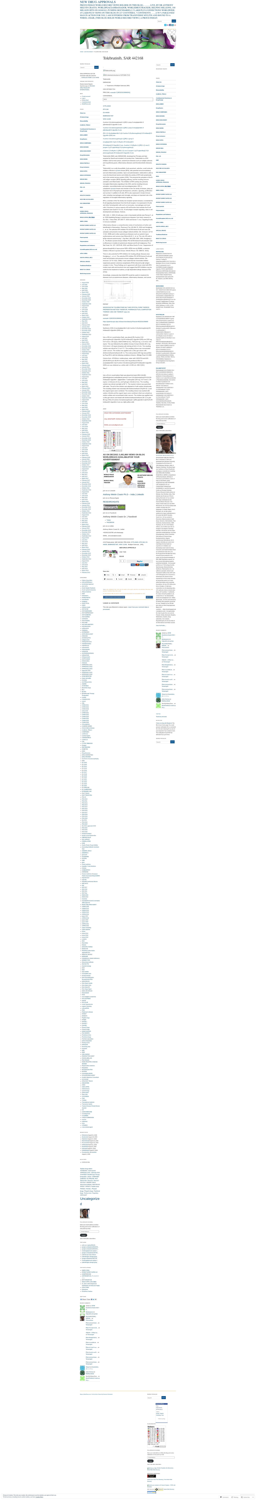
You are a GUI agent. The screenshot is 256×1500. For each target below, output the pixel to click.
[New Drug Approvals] (128, 39)
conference (85, 734)
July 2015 (84, 516)
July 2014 (84, 540)
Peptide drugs (86, 1018)
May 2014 (84, 543)
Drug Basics (83, 139)
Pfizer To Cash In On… (92, 1328)
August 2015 (85, 515)
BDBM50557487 (108, 116)
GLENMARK (85, 856)
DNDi (83, 751)
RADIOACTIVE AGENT (88, 1056)
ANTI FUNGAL (86, 620)
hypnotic (84, 879)
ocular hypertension (87, 1004)
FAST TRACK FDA (87, 795)
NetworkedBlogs (160, 1403)
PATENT (84, 1014)
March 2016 (85, 501)
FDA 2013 (84, 805)
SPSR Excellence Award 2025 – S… (93, 1307)
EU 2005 (84, 764)
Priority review (86, 1042)
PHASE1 (84, 1025)
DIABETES (85, 749)
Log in (83, 98)
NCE (83, 968)
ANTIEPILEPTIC (86, 638)
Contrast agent (86, 735)
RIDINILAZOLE (90, 1374)
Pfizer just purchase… (92, 1323)
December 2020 (86, 392)
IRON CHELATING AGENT (89, 904)
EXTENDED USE (86, 791)
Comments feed (86, 102)
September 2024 (86, 319)
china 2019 (85, 711)
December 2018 (86, 438)
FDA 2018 (84, 814)
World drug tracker (85, 273)
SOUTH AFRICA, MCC (86, 257)
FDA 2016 (84, 810)
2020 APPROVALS (87, 582)
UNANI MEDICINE (87, 1112)
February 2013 (86, 572)
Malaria (84, 945)
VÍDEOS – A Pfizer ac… (92, 1332)
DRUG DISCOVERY (85, 151)
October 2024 (85, 317)
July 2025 (84, 307)
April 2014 (85, 545)
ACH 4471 (85, 586)
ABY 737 (149, 597)
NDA (83, 970)
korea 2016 (85, 935)
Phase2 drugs (86, 1027)
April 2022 (85, 361)
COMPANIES (85, 732)
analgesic (84, 601)
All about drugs (84, 117)
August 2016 (85, 492)
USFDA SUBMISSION (88, 1117)
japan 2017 (85, 916)
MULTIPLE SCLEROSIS (139, 589)
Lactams (84, 939)
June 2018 (85, 449)
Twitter (165, 25)
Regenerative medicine (88, 1065)
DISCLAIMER (84, 135)
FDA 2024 (84, 828)
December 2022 (86, 346)
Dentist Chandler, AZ (162, 1468)
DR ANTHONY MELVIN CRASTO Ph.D (113, 593)
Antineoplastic (86, 649)
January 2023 (86, 344)
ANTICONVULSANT (87, 634)
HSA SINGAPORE (85, 203)
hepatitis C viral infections (89, 866)
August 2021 (85, 376)
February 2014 (86, 549)
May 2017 (84, 474)
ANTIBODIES (85, 632)
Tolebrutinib (111, 591)
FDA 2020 (84, 818)
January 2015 (86, 528)
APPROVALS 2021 (87, 664)
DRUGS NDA (83, 179)
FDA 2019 (84, 816)
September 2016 (86, 490)
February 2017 (86, 480)
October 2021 (85, 373)
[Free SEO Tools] (151, 1476)
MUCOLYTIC (85, 964)
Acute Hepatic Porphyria (88, 588)
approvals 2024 (86, 670)
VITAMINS (85, 1125)
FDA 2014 (84, 806)
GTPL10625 (107, 106)
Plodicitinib (85, 1146)
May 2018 (84, 451)
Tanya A (88, 1367)
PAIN (83, 1010)
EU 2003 (84, 762)
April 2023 (85, 340)
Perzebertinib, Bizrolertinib (89, 1152)
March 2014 (85, 547)
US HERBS (85, 1115)
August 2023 (85, 336)
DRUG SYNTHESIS (85, 175)
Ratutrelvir (85, 1139)
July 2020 (84, 401)
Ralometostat (85, 1141)
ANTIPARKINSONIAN (88, 653)
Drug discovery (86, 753)
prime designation (87, 1041)
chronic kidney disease (88, 728)
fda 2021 (84, 820)
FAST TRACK (85, 793)
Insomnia (84, 899)
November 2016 (86, 486)
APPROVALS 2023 (87, 668)
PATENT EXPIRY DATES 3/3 (88, 233)
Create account (86, 96)
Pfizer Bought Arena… (92, 1337)
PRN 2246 (147, 589)
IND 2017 (84, 887)
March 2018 (85, 455)
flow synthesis (86, 839)
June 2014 (85, 541)
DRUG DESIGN (84, 147)
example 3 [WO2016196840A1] (120, 92)
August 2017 (85, 469)
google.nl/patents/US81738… (90, 1258)
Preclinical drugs (86, 1037)
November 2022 (86, 348)
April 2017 (85, 476)
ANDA (83, 605)
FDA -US (82, 187)
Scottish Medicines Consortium (90, 1077)
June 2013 (85, 564)
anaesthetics (85, 599)
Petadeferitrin (85, 1150)
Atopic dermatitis (86, 678)
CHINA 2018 (85, 709)
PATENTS (84, 1016)
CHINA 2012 (85, 707)
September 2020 (86, 398)
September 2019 (86, 421)
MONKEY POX (86, 960)
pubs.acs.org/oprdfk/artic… (89, 1245)
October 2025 (85, 302)
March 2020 (85, 409)
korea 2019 (85, 937)
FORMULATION (86, 841)
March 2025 (85, 315)
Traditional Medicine (85, 265)
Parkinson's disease (87, 1012)
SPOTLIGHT (85, 1092)
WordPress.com (86, 104)
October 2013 (85, 557)
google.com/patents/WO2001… (90, 1249)
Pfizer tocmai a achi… (92, 1352)
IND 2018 (84, 889)
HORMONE (85, 872)
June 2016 (85, 495)
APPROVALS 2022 (87, 666)
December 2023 (86, 328)
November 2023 (86, 330)
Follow (83, 1235)
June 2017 (85, 472)
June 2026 (85, 286)
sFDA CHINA (83, 253)
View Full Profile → (161, 625)
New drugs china (86, 985)
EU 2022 (84, 782)
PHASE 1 (84, 1021)
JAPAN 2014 (85, 910)
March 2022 (85, 363)
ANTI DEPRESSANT (87, 613)
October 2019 (85, 419)
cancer (84, 701)
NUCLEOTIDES (86, 998)
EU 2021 (84, 780)
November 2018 (86, 440)
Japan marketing (86, 927)
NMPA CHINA (84, 221)
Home (81, 51)
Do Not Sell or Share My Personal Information (102, 1394)
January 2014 (86, 551)
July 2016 (84, 493)
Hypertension (85, 877)
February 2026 (86, 294)
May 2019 (84, 428)
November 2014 (86, 532)
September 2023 (86, 334)
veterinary (84, 1121)
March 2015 (85, 524)
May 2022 (84, 359)
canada (84, 697)
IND (83, 885)
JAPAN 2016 (85, 914)
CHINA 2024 (85, 718)
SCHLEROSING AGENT (88, 1075)
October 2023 (85, 332)
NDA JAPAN (85, 971)
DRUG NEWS (84, 159)
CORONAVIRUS (86, 737)
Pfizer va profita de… (91, 1342)
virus (83, 1123)
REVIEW (84, 1071)
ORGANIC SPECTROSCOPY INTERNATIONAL (87, 87)
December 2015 (86, 507)
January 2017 (86, 482)
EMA (83, 760)
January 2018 (86, 459)
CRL (83, 741)
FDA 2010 (84, 799)
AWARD (84, 684)
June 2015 (85, 518)
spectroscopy (85, 1090)
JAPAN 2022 (85, 925)
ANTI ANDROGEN (87, 611)
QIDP (83, 1052)
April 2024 (85, 323)
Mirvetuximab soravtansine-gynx (114, 597)
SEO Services (150, 1489)
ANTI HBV (85, 622)
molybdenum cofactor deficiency (91, 958)
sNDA (83, 1085)
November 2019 (86, 417)
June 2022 (85, 357)
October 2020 (85, 396)
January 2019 (86, 436)
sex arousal (85, 1079)
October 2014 (85, 534)
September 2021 (86, 374)
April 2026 (85, 290)
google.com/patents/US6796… (90, 1253)
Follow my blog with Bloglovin (164, 723)
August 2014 (85, 538)
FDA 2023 (84, 824)
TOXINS (84, 1100)
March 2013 (85, 570)
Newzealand (85, 993)
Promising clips (86, 1046)
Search (173, 21)
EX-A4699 (106, 112)
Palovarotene (89, 1320)
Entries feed (85, 100)
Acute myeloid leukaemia (89, 590)
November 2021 (86, 371)
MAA (83, 941)
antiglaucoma (85, 640)
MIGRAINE (85, 956)
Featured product (86, 833)
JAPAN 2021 (85, 924)
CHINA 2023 (85, 716)
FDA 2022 (84, 822)
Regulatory (85, 1067)
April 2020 (85, 407)
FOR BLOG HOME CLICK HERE (90, 77)
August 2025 (85, 305)
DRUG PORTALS (85, 163)
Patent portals (84, 237)
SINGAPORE (85, 1083)
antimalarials (85, 647)
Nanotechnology (86, 966)
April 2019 (85, 430)
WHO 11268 (107, 119)
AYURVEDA (85, 686)
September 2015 (86, 513)
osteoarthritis (85, 1008)
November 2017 (86, 463)
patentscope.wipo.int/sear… (89, 1254)
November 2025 (86, 300)
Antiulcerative (85, 661)
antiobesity (85, 651)
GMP (81, 191)
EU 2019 (84, 776)
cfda (83, 703)
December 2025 (86, 298)
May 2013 (84, 566)
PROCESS (85, 1044)
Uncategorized (88, 51)
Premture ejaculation (87, 1039)
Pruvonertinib (85, 1142)
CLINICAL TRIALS (85, 125)
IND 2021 (84, 891)
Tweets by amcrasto (161, 716)
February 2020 (86, 411)
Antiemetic (85, 636)
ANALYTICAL (85, 603)
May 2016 (84, 497)
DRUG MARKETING (87, 755)
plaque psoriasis (86, 1031)
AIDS (83, 593)
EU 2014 (84, 766)
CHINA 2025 (85, 720)
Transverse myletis (87, 1104)
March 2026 (85, 292)
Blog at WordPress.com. (85, 1394)
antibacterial (85, 628)
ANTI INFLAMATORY (87, 624)
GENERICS (85, 853)
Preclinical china (86, 1035)
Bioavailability (84, 121)
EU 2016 (84, 770)
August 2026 (85, 282)
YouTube (175, 25)
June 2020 (85, 403)
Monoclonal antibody (87, 962)
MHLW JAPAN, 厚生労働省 (87, 217)
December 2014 (86, 530)
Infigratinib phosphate (92, 1314)
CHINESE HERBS (87, 726)
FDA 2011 (84, 801)
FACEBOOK (110, 522)
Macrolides (85, 943)
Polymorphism (84, 241)
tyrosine (118, 170)
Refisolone (85, 1135)
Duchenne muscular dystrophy (90, 758)
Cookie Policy (39, 1497)
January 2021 (86, 390)
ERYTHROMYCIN (87, 1280)
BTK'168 (119, 589)
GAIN (83, 843)
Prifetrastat (85, 1144)
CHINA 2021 (85, 712)
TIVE (83, 1098)
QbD (83, 1050)
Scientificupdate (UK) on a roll (88, 249)
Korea (83, 931)
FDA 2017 (84, 812)
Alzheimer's (85, 595)
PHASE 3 (84, 1023)
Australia (84, 680)
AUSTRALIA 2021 (87, 682)
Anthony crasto (86, 607)
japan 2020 (85, 922)
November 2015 (86, 509)
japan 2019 (85, 920)
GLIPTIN (84, 858)
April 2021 (85, 384)
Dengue (84, 745)
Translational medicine (88, 1102)
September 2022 (86, 351)
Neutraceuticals (86, 975)
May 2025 (84, 311)
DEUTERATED (86, 747)
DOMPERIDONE (86, 1274)
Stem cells (85, 1094)
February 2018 (86, 457)
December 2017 (86, 461)
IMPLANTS (85, 883)
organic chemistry (87, 1006)
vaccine (84, 1119)
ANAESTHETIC (86, 597)
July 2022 (84, 355)
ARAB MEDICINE (87, 676)
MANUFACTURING (87, 947)
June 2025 (85, 309)
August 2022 (85, 353)
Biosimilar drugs (86, 687)
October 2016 (85, 488)
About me (83, 113)
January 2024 (86, 327)
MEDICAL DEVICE (87, 954)
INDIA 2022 (85, 897)
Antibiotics (85, 630)
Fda (163, 1415)
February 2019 (86, 434)
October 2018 (85, 442)
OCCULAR (85, 1002)
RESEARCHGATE (111, 502)
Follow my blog (161, 1418)
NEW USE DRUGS (87, 991)
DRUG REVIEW (86, 757)
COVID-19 (85, 739)
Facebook (170, 25)
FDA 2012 (84, 803)
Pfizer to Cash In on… (92, 1347)
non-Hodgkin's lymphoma (89, 996)
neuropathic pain (86, 973)
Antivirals (84, 663)
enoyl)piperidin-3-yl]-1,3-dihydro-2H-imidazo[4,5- (118, 142)
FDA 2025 (84, 829)
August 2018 (85, 445)
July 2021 (84, 378)
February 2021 (86, 388)
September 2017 (86, 467)
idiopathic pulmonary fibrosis (90, 881)
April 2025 (85, 313)
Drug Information (85, 155)
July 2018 (84, 447)
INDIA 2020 (85, 895)
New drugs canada (87, 983)
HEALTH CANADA (85, 195)
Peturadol (84, 1148)
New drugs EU (86, 987)
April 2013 (85, 568)
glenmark (84, 854)
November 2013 (86, 555)
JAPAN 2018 (85, 918)
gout (83, 862)
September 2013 (86, 559)
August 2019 (85, 422)
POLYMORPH (86, 1033)
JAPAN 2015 (85, 912)
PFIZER (84, 1019)
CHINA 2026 (85, 722)
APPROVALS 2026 (87, 674)
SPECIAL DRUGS (85, 261)
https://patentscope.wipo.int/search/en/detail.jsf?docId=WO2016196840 (125, 321)
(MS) (107, 589)
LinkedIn (173, 25)
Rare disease (85, 1060)
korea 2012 (85, 933)
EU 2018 (84, 774)
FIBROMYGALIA (86, 837)
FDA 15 (84, 797)
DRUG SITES (83, 171)
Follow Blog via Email (86, 1222)
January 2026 (86, 296)
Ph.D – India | (123, 494)
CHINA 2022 (85, 714)
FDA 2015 (84, 808)
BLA (83, 689)
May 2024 (84, 321)
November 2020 (86, 394)
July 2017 (84, 470)
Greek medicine (86, 864)
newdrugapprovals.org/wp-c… (90, 1251)
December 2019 (86, 415)
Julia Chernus (89, 1372)
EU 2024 (84, 785)
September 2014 (86, 536)
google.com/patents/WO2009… (90, 1247)
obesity (84, 1000)
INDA (81, 207)
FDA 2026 (84, 831)
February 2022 (86, 365)
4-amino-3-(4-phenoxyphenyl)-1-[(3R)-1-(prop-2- (118, 138)
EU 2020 (84, 778)
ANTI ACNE (85, 609)
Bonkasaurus (89, 1312)
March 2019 (85, 432)
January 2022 (86, 367)
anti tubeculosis (86, 626)
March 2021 (85, 386)
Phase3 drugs (86, 1029)
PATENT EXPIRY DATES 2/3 (88, 229)
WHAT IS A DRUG (85, 269)
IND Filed (84, 893)
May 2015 (84, 520)
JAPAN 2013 (85, 908)
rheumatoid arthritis (87, 1073)
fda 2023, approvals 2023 (89, 826)
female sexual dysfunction (89, 835)
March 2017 (85, 478)
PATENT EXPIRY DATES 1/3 (88, 225)
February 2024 (86, 325)
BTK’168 (105, 109)
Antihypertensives (87, 641)
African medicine (86, 592)
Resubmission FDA (87, 1069)
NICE (83, 994)
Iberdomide (85, 1137)
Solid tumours (86, 1089)
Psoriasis (84, 1048)
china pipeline (86, 724)
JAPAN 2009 (85, 906)
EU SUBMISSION (87, 789)
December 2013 (86, 553)
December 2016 (86, 484)
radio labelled (86, 1054)
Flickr (168, 25)
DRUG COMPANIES (85, 143)
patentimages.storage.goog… (90, 1256)
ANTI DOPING (86, 617)
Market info (85, 948)
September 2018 (86, 444)
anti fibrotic (85, 618)
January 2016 (86, 505)
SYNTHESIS (85, 1096)
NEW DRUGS (86, 981)
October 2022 (85, 350)
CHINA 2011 (85, 705)
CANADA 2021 (86, 699)
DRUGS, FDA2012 (85, 183)
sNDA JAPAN (85, 1087)
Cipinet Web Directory (169, 1489)
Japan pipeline (86, 929)
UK (83, 1110)
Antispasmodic (86, 657)
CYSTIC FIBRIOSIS (87, 743)
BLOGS (84, 691)
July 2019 (84, 424)
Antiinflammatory (86, 643)
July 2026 (84, 284)
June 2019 (85, 426)
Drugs (157, 1413)
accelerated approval (88, 584)
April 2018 (85, 453)
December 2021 (86, 369)
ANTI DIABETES (86, 615)
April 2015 (85, 522)
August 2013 (85, 561)
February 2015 (86, 526)
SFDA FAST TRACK (87, 1081)
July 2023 (84, 338)
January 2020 (86, 413)
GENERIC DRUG (86, 851)
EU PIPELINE (85, 787)
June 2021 (85, 380)
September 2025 (86, 304)
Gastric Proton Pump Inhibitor (90, 845)
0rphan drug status (87, 580)
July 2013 (84, 563)
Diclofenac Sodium (87, 1291)
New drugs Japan (87, 989)
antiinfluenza (85, 645)
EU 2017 (84, 772)
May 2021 (84, 382)
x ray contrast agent (87, 1127)
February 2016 (86, 503)
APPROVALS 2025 (87, 672)
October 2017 (85, 465)
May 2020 (84, 405)
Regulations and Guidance (87, 245)
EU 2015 (84, 768)
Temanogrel (89, 1325)
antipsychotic (85, 655)
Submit (149, 1479)
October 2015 (85, 511)
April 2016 (85, 499)
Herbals (84, 868)
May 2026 (84, 288)
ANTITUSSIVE (86, 659)
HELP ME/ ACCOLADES (87, 199)
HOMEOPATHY (86, 870)
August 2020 (85, 399)
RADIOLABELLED (87, 1058)
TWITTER (158, 713)
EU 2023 (84, 783)
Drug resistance (84, 167)
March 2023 (85, 342)
